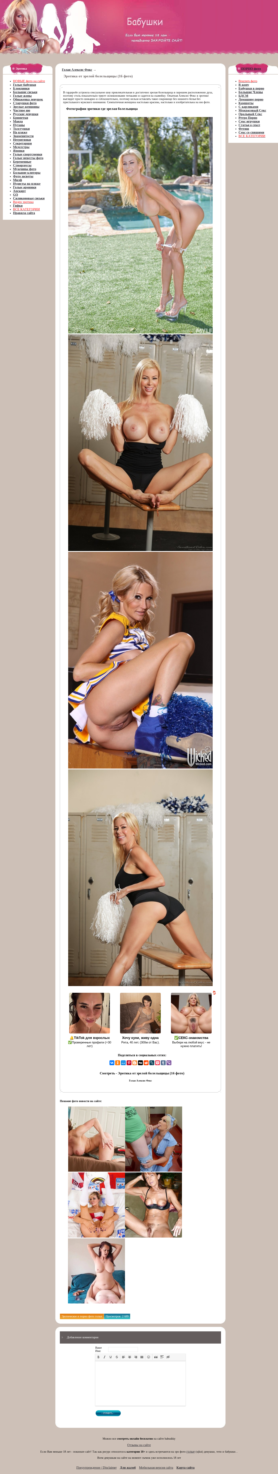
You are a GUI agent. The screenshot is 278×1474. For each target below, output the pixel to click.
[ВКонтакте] (111, 1062)
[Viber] (168, 1062)
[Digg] (140, 1062)
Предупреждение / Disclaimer (96, 1467)
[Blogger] (134, 1062)
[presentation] (98, 1357)
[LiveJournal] (151, 1062)
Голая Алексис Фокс (77, 69)
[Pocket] (157, 1062)
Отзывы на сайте (139, 1445)
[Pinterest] (129, 1062)
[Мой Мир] (123, 1062)
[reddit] (146, 1062)
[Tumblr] (163, 1062)
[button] (98, 1357)
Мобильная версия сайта (156, 1467)
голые (190, 1451)
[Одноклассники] (117, 1062)
